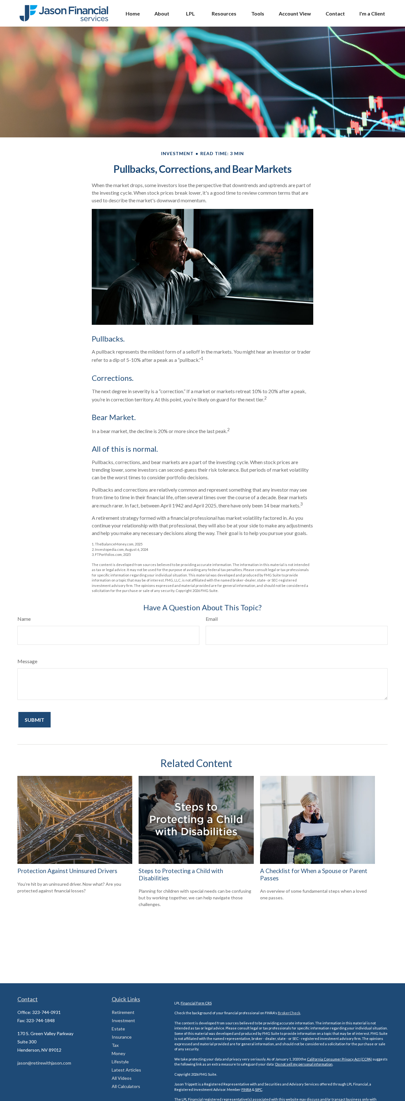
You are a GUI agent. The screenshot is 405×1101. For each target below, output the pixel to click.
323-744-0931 (46, 1012)
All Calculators (126, 1086)
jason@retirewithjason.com (44, 1063)
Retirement (123, 1012)
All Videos (122, 1078)
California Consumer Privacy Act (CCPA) (339, 1059)
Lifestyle (120, 1061)
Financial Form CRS (196, 1003)
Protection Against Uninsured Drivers (67, 870)
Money (118, 1053)
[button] (132, 13)
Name (24, 619)
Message (27, 661)
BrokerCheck (289, 1013)
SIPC (258, 1089)
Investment (123, 1020)
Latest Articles (126, 1070)
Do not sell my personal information (304, 1064)
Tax (115, 1045)
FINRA (246, 1089)
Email (212, 619)
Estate (118, 1028)
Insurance (122, 1037)
